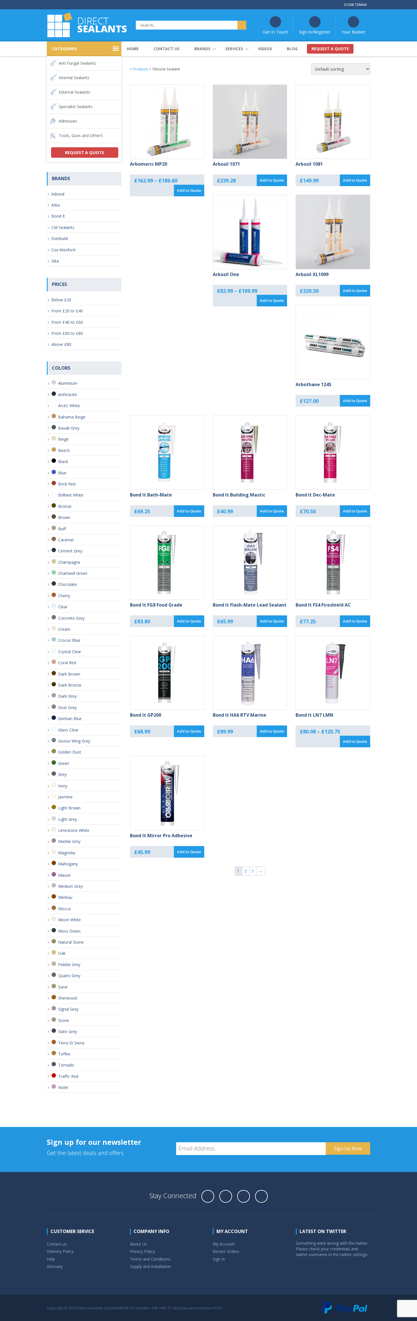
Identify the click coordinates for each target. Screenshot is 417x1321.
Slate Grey (67, 1031)
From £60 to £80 (67, 333)
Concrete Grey (71, 618)
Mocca (64, 908)
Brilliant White (70, 495)
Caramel (65, 539)
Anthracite (67, 394)
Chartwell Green (72, 573)
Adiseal (57, 194)
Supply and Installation (150, 1266)
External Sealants (74, 92)
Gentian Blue (70, 718)
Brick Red (66, 484)
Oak (62, 953)
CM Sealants (62, 227)
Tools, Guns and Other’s (81, 135)
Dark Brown (69, 674)
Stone (63, 1020)
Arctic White (69, 405)
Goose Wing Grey (74, 741)
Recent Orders (226, 1251)
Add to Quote (189, 190)
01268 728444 (355, 4)
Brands (202, 48)
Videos (265, 48)
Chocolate (67, 584)
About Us (138, 1244)
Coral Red (67, 662)
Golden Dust (69, 752)
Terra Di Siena (71, 1043)
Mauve (64, 875)
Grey (62, 774)
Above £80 (61, 344)
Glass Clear (68, 730)
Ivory (62, 785)
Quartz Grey (69, 975)
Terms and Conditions (150, 1259)
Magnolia (66, 852)
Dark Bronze (69, 685)
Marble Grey (69, 841)
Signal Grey (68, 1009)
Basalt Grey (68, 428)
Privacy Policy (142, 1251)
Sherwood (67, 998)
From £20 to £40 (67, 311)
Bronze (64, 506)
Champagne (69, 562)
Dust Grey (67, 707)
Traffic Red (68, 1076)
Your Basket (353, 32)
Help (51, 1259)
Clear (63, 606)
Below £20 (61, 299)
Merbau (65, 897)
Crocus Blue (69, 640)
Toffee (64, 1054)
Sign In (219, 1259)
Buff (62, 528)
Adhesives (68, 121)
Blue (62, 473)
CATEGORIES (64, 48)
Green (63, 763)
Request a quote (330, 48)
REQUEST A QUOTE (84, 152)
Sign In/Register (314, 32)
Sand (62, 987)
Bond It (58, 216)
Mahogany (68, 863)
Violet (63, 1087)
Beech (64, 450)
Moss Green (69, 931)
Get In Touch (275, 32)
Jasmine (65, 797)
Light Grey (67, 819)
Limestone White (73, 830)
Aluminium (67, 383)
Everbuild (59, 238)
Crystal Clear (69, 651)
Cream (64, 629)
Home (133, 48)
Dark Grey (67, 696)
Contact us (166, 48)
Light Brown (69, 808)
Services (234, 48)
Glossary (55, 1266)
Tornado (66, 1065)
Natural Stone (71, 942)
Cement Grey (70, 551)
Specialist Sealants (75, 106)
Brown (64, 517)
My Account (224, 1244)
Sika (55, 261)
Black (63, 461)
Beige (63, 439)
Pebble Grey (69, 964)
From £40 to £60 (67, 322)
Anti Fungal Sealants (77, 63)
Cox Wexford (63, 250)
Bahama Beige (71, 417)
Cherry (64, 595)
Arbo (55, 205)
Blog (292, 48)
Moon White (69, 919)
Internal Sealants (74, 77)
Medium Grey (70, 886)
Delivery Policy (60, 1251)
